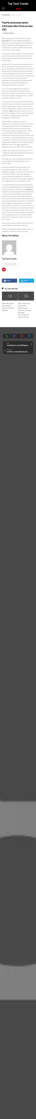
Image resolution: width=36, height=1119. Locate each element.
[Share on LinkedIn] (29, 336)
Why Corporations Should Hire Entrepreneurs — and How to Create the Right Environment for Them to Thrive (24, 310)
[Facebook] (17, 9)
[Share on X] (6, 336)
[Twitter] (20, 9)
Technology (6, 15)
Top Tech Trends (18, 3)
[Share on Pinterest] (22, 336)
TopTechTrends (9, 33)
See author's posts (10, 264)
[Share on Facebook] (14, 336)
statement (29, 189)
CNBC (10, 111)
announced (5, 41)
